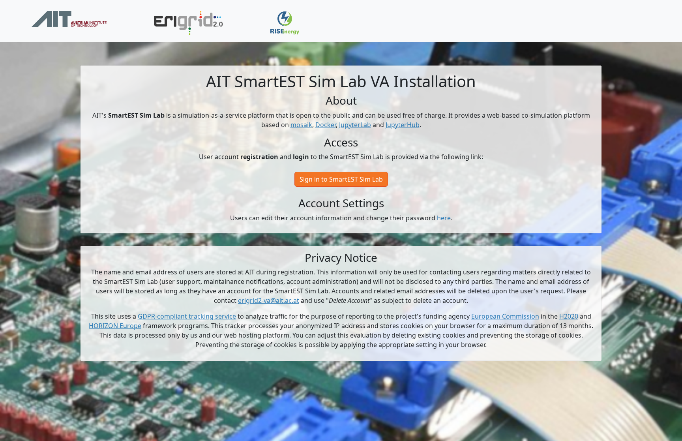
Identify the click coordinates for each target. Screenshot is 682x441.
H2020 (568, 316)
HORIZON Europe (115, 325)
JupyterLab (355, 124)
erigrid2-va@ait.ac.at (268, 300)
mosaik (301, 124)
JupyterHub (403, 124)
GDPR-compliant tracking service (187, 316)
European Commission (505, 316)
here (444, 218)
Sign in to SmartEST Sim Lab (341, 179)
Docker (325, 124)
